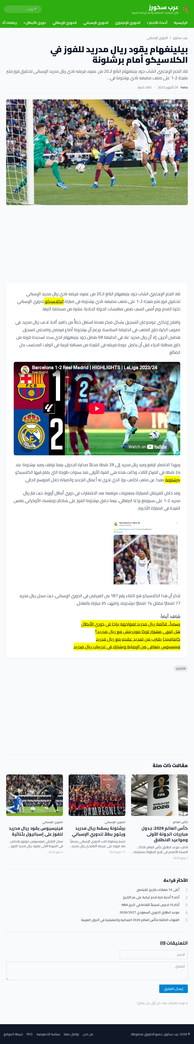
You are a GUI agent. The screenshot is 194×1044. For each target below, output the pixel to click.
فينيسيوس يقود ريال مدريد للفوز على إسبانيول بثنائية (36, 831)
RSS (30, 1034)
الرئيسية (180, 23)
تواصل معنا (71, 1034)
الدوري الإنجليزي (127, 23)
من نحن (88, 1034)
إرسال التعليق (173, 989)
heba (184, 87)
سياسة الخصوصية (48, 1034)
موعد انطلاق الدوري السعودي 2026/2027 (149, 912)
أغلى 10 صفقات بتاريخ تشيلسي (157, 890)
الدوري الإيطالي (65, 23)
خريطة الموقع (13, 1034)
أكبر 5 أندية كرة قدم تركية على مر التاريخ (151, 897)
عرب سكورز (180, 38)
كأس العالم (180, 822)
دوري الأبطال (35, 23)
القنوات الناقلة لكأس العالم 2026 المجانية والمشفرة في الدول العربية (130, 920)
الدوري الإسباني (95, 23)
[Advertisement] (97, 244)
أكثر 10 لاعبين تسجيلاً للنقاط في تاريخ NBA (150, 905)
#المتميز (180, 668)
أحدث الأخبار (157, 23)
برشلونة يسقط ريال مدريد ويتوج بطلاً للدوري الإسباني (98, 831)
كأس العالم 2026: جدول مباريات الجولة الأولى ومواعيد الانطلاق (164, 834)
